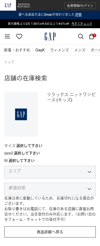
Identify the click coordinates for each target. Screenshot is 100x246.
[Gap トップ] (50, 36)
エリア (15, 171)
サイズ (23, 146)
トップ (9, 62)
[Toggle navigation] (7, 36)
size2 (22, 153)
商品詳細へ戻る (50, 232)
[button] (80, 5)
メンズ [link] (79, 50)
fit (19, 161)
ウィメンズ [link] (59, 50)
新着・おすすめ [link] (17, 50)
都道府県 (17, 188)
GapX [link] (40, 50)
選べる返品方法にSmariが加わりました (50, 14)
